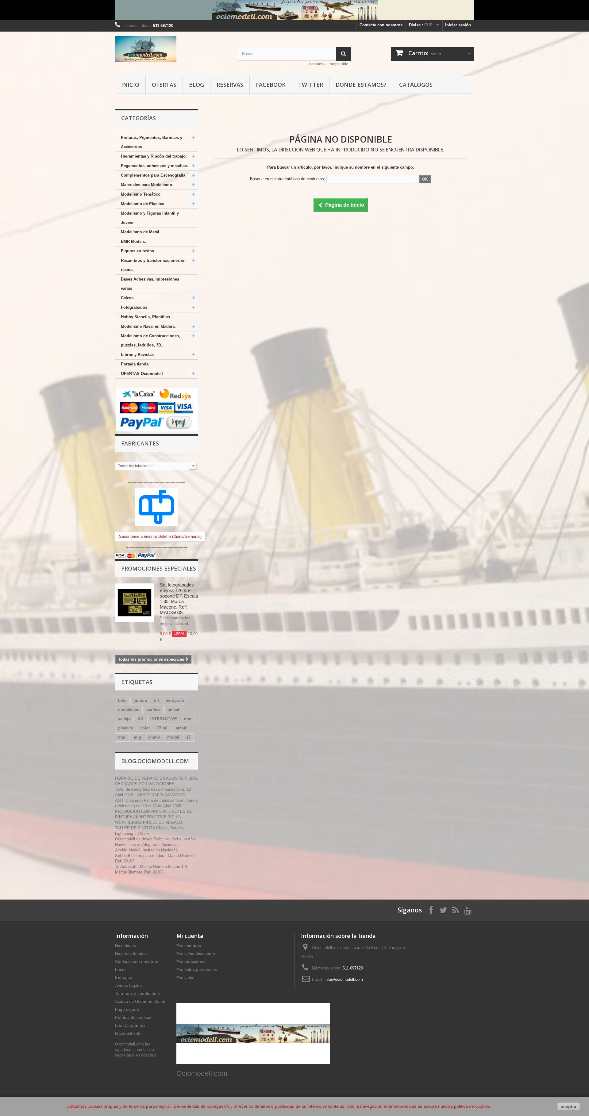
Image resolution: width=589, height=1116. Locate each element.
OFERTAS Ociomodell (142, 373)
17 (188, 737)
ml (156, 700)
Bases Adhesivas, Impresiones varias (150, 284)
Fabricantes (140, 443)
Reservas (230, 84)
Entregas (123, 977)
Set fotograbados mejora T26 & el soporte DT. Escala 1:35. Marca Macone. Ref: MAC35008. (179, 598)
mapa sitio (339, 64)
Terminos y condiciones (138, 993)
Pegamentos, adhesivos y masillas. (154, 165)
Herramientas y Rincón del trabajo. (154, 156)
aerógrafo (175, 700)
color (145, 728)
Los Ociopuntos (130, 1025)
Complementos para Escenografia (153, 175)
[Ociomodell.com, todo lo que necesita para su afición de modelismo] (294, 10)
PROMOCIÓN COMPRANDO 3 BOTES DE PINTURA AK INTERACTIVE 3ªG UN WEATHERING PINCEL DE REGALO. (153, 817)
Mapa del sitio (128, 1033)
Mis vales (185, 977)
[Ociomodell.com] (172, 49)
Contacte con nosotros (381, 25)
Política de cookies (133, 1017)
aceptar (568, 1106)
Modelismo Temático (140, 194)
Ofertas (164, 84)
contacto (317, 64)
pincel (173, 709)
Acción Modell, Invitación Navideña (146, 850)
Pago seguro (127, 1009)
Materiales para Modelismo (146, 184)
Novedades (125, 945)
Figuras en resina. (138, 251)
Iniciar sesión (458, 25)
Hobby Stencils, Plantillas (145, 317)
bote (122, 700)
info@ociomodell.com (344, 979)
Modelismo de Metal (140, 232)
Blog (196, 84)
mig (137, 737)
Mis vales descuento (195, 953)
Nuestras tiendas (131, 953)
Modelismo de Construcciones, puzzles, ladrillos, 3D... (150, 340)
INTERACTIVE (163, 719)
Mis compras (188, 945)
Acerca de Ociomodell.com (141, 1001)
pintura (140, 700)
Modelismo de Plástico (142, 203)
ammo (154, 737)
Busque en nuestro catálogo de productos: (287, 179)
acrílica (153, 709)
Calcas (127, 298)
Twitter (310, 84)
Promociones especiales (158, 568)
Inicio (130, 84)
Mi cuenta (189, 935)
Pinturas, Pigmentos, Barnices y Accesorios (151, 142)
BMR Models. (133, 241)
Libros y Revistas (137, 354)
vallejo (124, 719)
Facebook (271, 84)
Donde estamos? (361, 84)
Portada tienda (134, 364)
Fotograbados (134, 307)
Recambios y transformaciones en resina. (153, 265)
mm (187, 719)
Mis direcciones (191, 961)
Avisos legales (129, 985)
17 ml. (163, 728)
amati (181, 728)
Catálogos (416, 84)
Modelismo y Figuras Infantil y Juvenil (150, 218)
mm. (122, 737)
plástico (125, 728)
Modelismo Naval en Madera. (148, 326)
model (173, 737)
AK (140, 719)
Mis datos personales (196, 969)
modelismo (129, 709)
